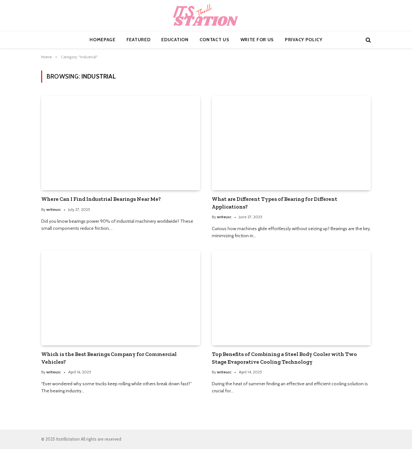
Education (174, 39)
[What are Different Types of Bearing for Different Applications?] (291, 143)
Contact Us (214, 39)
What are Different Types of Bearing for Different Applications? (274, 203)
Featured (138, 39)
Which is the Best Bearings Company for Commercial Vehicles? (109, 358)
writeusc (53, 209)
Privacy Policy (304, 39)
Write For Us (257, 39)
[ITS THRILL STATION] (206, 15)
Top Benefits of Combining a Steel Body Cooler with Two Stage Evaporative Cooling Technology (284, 358)
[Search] (367, 40)
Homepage (102, 39)
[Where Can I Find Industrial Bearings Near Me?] (120, 143)
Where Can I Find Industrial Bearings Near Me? (101, 199)
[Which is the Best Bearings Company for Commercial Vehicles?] (120, 298)
